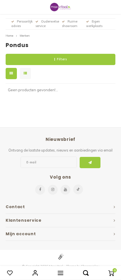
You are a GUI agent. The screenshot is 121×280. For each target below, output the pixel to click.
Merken (25, 35)
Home (9, 35)
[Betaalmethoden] (60, 256)
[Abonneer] (90, 162)
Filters (62, 59)
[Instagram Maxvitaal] (53, 190)
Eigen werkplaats (94, 23)
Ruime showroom (69, 23)
